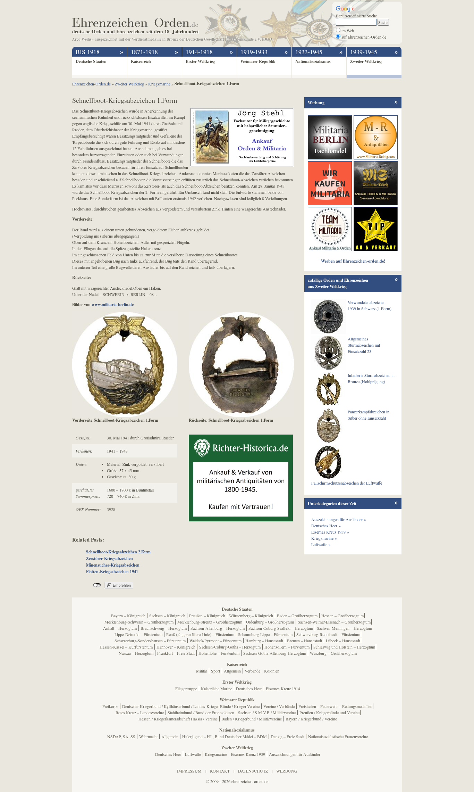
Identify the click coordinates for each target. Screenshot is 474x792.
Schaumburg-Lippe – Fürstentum (265, 634)
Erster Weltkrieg (200, 61)
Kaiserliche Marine (216, 688)
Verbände (252, 671)
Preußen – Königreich (207, 615)
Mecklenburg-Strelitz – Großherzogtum (209, 622)
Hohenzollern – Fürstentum (287, 647)
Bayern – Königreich (128, 615)
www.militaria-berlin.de (113, 304)
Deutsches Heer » (326, 525)
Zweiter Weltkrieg (366, 61)
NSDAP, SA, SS (121, 736)
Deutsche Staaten (91, 61)
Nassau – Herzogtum (136, 653)
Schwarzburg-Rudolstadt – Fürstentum (328, 634)
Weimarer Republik (258, 61)
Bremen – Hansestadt (304, 640)
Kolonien (271, 671)
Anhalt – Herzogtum (120, 628)
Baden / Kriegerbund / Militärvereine (251, 718)
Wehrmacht (148, 736)
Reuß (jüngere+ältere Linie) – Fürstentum (200, 634)
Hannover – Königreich (175, 647)
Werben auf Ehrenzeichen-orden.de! (353, 261)
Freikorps (110, 706)
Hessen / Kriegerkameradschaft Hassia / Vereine (178, 718)
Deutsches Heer (249, 688)
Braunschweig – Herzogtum (164, 628)
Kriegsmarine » (324, 538)
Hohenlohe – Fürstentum (218, 653)
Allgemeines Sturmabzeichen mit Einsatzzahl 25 (364, 345)
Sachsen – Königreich (167, 615)
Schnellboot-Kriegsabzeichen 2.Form (118, 552)
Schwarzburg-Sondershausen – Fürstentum (150, 640)
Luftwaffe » (321, 544)
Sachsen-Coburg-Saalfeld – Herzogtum (280, 628)
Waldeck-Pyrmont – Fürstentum (215, 640)
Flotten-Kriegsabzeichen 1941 (112, 572)
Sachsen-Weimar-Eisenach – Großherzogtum (334, 622)
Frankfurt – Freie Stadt (176, 653)
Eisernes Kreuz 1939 (248, 754)
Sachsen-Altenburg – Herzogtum (218, 628)
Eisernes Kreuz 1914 (283, 688)
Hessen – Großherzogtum (342, 615)
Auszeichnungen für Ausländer (294, 754)
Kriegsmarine (216, 754)
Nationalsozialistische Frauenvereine (338, 736)
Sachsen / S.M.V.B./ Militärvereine (267, 712)
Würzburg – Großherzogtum (333, 653)
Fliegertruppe (186, 688)
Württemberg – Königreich (251, 615)
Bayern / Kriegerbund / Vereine (311, 718)
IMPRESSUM (189, 771)
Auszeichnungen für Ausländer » (338, 519)
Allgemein (232, 671)
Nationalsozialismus (313, 61)
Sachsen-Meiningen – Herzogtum (344, 628)
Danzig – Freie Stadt (287, 736)
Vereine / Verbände (279, 706)
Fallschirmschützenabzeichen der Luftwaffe (346, 483)
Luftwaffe (193, 754)
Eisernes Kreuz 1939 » (330, 532)
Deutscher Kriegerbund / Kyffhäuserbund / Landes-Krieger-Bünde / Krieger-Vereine (191, 706)
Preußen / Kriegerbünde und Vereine (329, 712)
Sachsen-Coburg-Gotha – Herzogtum (230, 647)
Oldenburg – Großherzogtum (270, 622)
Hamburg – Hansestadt (264, 640)
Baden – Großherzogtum (297, 615)
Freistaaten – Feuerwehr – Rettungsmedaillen (335, 706)
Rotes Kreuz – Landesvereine (140, 712)
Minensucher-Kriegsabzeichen (112, 565)
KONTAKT (220, 771)
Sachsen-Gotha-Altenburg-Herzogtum (274, 653)
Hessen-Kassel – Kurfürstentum (126, 647)
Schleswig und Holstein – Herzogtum (344, 647)
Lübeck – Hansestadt (343, 640)
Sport (215, 671)
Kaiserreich (141, 61)
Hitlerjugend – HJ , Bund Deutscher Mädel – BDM (224, 736)
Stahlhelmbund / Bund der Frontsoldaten (201, 712)
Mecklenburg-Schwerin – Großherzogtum (138, 622)
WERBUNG (286, 771)
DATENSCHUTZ (253, 771)
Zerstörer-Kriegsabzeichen (109, 558)
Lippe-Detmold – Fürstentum (138, 634)
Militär (201, 671)
